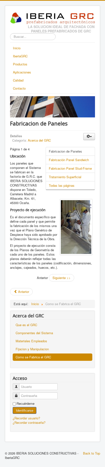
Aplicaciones (22, 72)
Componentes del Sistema (34, 333)
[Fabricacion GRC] (76, 227)
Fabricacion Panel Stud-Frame (70, 168)
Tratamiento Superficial (65, 177)
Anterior (23, 291)
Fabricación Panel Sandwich (69, 159)
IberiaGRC (20, 56)
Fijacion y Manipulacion (32, 349)
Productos (20, 64)
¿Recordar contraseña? (29, 422)
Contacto (19, 88)
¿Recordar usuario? (26, 418)
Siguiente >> (61, 277)
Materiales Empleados (31, 341)
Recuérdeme (25, 403)
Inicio (17, 48)
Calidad (18, 80)
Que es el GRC (26, 324)
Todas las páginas (61, 185)
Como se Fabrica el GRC (33, 357)
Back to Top (91, 453)
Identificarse (24, 410)
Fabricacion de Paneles (65, 151)
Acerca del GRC (39, 140)
